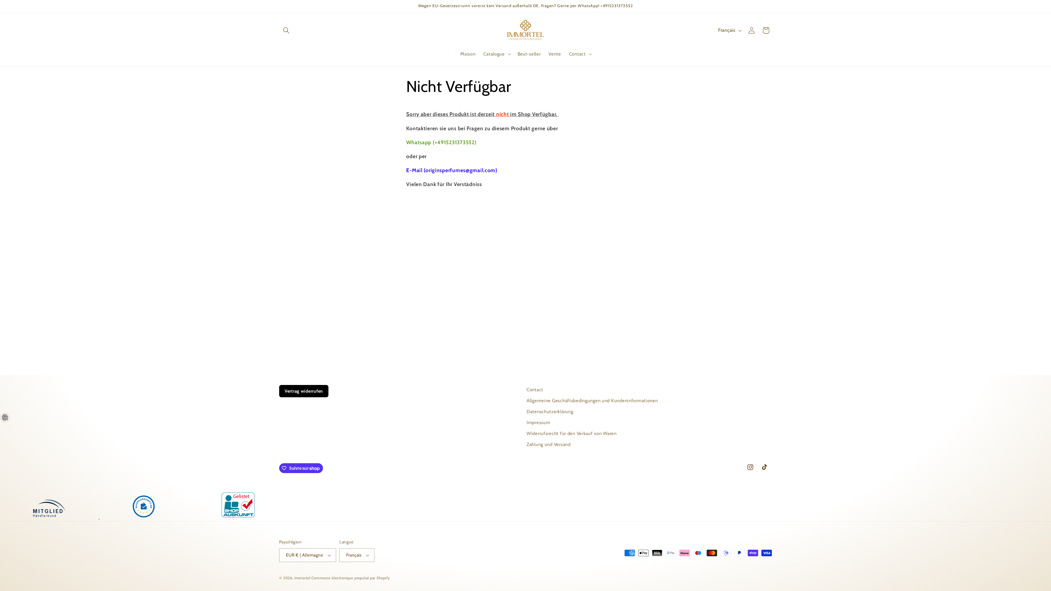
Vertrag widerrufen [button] (304, 391)
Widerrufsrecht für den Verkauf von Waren (572, 433)
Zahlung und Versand (549, 444)
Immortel (302, 578)
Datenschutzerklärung (550, 411)
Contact (535, 389)
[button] (286, 30)
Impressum (538, 422)
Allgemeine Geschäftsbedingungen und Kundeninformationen (592, 400)
